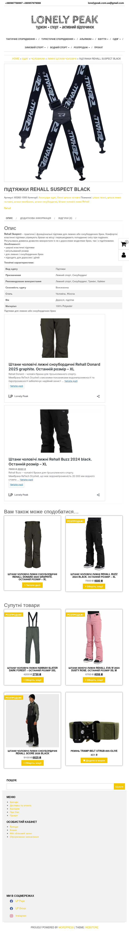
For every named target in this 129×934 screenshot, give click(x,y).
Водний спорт (59, 47)
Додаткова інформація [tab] (35, 218)
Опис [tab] (9, 218)
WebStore (91, 927)
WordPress (66, 927)
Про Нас (14, 812)
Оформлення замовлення (24, 836)
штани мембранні (23, 201)
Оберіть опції (95, 586)
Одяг (116, 39)
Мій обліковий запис (21, 833)
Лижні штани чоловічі (62, 58)
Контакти (15, 808)
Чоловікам (38, 58)
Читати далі (33, 585)
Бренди (14, 802)
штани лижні (99, 197)
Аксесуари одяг (47, 197)
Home (15, 58)
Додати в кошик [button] (95, 760)
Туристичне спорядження (57, 39)
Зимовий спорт (34, 47)
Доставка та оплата (20, 805)
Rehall (7, 208)
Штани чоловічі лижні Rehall (73, 201)
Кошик (13, 830)
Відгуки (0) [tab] (65, 218)
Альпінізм (86, 39)
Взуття (102, 39)
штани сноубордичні (46, 201)
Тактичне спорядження (20, 39)
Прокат (98, 47)
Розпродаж (81, 47)
